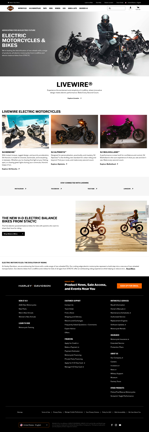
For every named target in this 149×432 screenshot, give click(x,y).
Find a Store (69, 313)
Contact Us (69, 305)
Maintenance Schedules (120, 313)
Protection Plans (117, 347)
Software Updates (117, 325)
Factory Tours (116, 381)
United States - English (134, 2)
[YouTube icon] (120, 425)
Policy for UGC (106, 412)
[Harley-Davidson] (40, 286)
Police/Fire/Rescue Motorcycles (123, 392)
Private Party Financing (74, 359)
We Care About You (134, 412)
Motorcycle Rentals (118, 329)
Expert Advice (70, 329)
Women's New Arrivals (27, 317)
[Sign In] (130, 8)
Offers (67, 333)
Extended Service (117, 343)
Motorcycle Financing (73, 355)
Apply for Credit (71, 343)
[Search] (116, 8)
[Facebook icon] (112, 425)
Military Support (117, 373)
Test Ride (98, 2)
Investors (114, 366)
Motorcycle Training (26, 327)
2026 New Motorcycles (27, 305)
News (113, 370)
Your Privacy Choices (92, 412)
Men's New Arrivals (26, 313)
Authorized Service (118, 317)
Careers (114, 362)
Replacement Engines (119, 321)
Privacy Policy (57, 412)
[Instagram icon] (116, 425)
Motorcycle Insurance (119, 339)
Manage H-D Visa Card (73, 367)
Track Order (119, 2)
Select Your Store (14, 2)
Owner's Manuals (117, 309)
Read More (130, 269)
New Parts (23, 309)
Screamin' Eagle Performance (122, 396)
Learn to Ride (89, 2)
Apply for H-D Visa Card (74, 363)
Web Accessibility (119, 412)
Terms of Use (46, 412)
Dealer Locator (109, 2)
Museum (114, 377)
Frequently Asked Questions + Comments (81, 325)
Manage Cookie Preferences (74, 412)
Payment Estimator (72, 351)
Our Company (116, 358)
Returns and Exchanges (74, 321)
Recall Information (118, 305)
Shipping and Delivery (73, 317)
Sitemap (20, 412)
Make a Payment (71, 347)
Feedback (147, 211)
